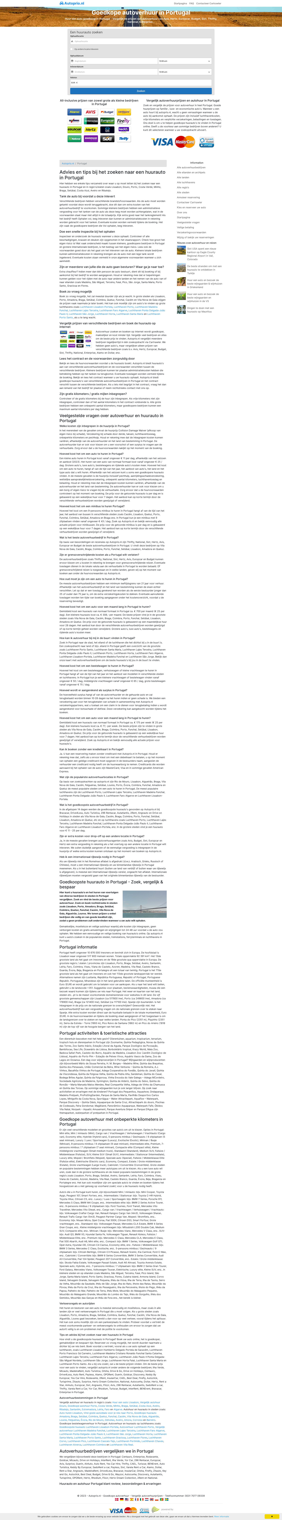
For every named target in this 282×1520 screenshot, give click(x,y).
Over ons (182, 212)
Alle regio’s (183, 187)
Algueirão (153, 1416)
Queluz (103, 1416)
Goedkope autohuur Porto (82, 1405)
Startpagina (180, 3)
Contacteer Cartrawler (208, 3)
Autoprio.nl (74, 3)
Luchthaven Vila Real (121, 1444)
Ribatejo (64, 1409)
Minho (116, 1405)
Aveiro (156, 1405)
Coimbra (93, 1416)
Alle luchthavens (186, 182)
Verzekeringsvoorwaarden (191, 232)
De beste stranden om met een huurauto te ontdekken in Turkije (204, 270)
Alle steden (183, 192)
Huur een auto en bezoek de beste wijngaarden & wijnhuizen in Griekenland (204, 284)
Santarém (75, 1409)
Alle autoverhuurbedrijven (191, 167)
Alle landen (183, 177)
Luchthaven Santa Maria (129, 313)
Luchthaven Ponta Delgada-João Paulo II (82, 1434)
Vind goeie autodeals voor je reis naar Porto (108, 1412)
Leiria (100, 1409)
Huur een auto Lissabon (125, 1402)
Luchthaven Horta (105, 313)
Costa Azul (145, 1405)
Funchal (112, 1416)
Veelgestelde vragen (188, 222)
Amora (127, 1419)
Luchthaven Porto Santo (87, 1437)
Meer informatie (221, 1516)
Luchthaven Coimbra (94, 1444)
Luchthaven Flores (137, 1437)
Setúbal (133, 1405)
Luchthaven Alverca (70, 1444)
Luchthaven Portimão (128, 1441)
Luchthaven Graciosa (114, 1437)
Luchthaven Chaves (152, 1441)
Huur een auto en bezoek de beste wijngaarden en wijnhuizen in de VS (203, 298)
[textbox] (141, 41)
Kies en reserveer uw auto (191, 207)
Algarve (118, 1409)
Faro (107, 1409)
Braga (124, 1405)
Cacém (122, 1416)
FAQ (191, 3)
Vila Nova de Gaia (137, 1416)
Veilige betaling (185, 227)
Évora (84, 1419)
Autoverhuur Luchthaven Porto (137, 1427)
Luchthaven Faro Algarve (113, 310)
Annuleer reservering (188, 197)
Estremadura (89, 1409)
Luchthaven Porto (124, 306)
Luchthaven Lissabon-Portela (96, 306)
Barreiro (151, 1419)
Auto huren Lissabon (70, 1412)
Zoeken (141, 91)
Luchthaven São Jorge (81, 313)
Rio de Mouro (96, 1419)
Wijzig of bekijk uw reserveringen (195, 237)
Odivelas (109, 1419)
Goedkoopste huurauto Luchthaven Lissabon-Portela (88, 1427)
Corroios (137, 1419)
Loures (63, 1419)
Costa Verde (105, 1405)
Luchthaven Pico (77, 1441)
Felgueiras (73, 1419)
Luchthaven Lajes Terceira (83, 310)
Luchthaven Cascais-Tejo (101, 1441)
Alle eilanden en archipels (191, 172)
